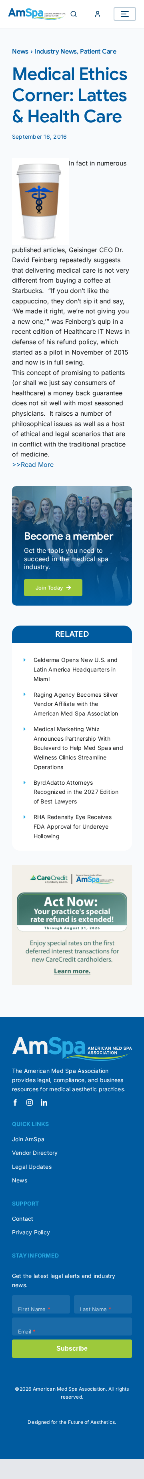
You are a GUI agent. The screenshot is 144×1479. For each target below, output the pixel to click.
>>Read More (33, 464)
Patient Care (98, 52)
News (20, 52)
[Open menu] (125, 14)
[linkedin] (44, 1102)
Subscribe (72, 1348)
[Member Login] (98, 14)
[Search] (74, 14)
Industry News (55, 52)
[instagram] (29, 1102)
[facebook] (15, 1102)
